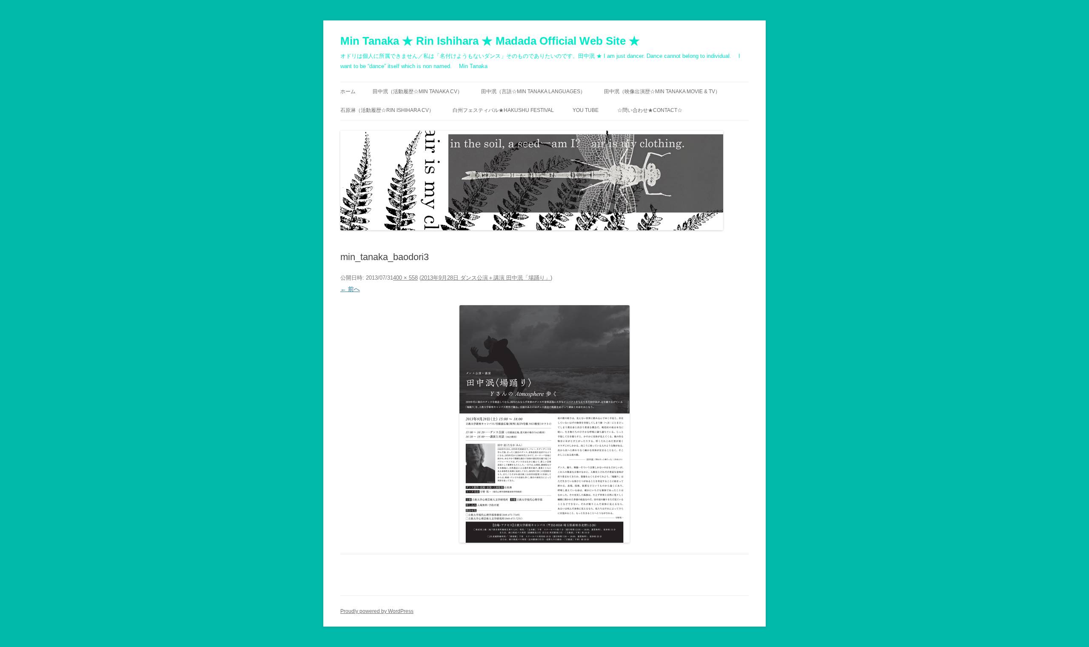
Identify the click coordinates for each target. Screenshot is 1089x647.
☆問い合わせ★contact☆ (649, 110)
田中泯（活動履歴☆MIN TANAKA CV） (417, 91)
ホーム (348, 91)
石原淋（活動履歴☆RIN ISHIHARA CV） (387, 110)
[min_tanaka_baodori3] (544, 424)
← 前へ (350, 289)
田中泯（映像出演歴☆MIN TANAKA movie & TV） (662, 91)
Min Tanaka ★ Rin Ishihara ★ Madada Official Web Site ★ (490, 40)
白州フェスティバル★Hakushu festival (503, 110)
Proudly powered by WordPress (376, 611)
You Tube (586, 110)
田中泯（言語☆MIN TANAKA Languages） (533, 91)
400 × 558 (405, 278)
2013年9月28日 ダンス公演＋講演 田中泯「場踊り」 (485, 278)
